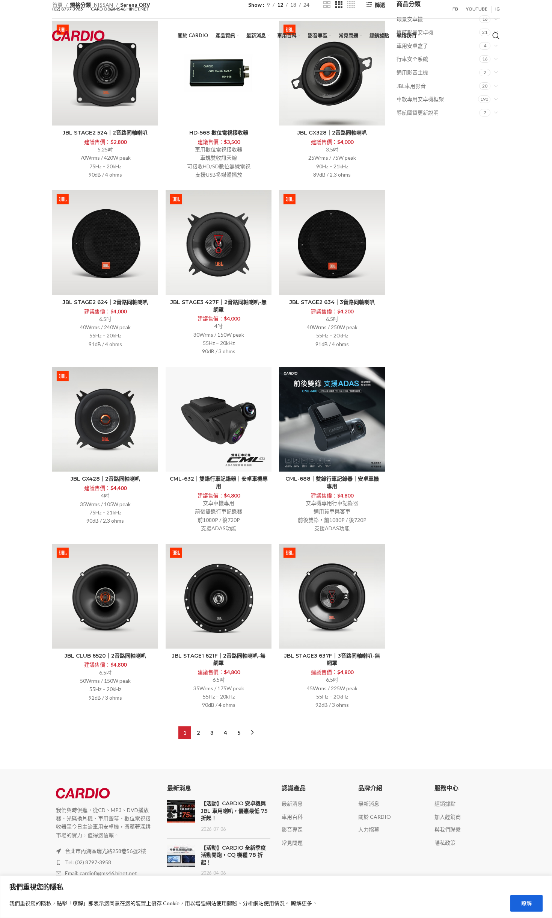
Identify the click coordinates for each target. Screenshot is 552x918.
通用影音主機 (412, 72)
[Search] (496, 35)
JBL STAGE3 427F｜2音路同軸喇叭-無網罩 (218, 306)
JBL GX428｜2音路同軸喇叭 (105, 478)
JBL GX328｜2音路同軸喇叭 (332, 132)
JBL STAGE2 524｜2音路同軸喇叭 (105, 132)
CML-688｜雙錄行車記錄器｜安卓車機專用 (332, 482)
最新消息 (292, 803)
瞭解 (526, 903)
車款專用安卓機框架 (420, 99)
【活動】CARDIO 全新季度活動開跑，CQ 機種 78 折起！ (233, 855)
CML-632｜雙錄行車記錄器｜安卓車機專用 (219, 482)
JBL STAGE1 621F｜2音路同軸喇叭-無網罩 (218, 659)
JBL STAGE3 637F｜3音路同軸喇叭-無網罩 (332, 659)
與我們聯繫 (447, 829)
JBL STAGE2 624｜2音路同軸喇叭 (105, 302)
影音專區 (292, 829)
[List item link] (104, 862)
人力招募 (368, 829)
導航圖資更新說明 (418, 112)
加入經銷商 (447, 817)
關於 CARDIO (374, 817)
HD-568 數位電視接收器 (218, 132)
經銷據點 (444, 803)
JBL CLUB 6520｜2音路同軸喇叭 (105, 655)
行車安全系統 (412, 59)
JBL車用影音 (411, 86)
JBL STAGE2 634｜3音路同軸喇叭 (332, 302)
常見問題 (292, 842)
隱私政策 (444, 842)
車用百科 (292, 817)
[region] (276, 897)
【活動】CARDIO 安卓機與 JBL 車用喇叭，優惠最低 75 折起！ (234, 810)
